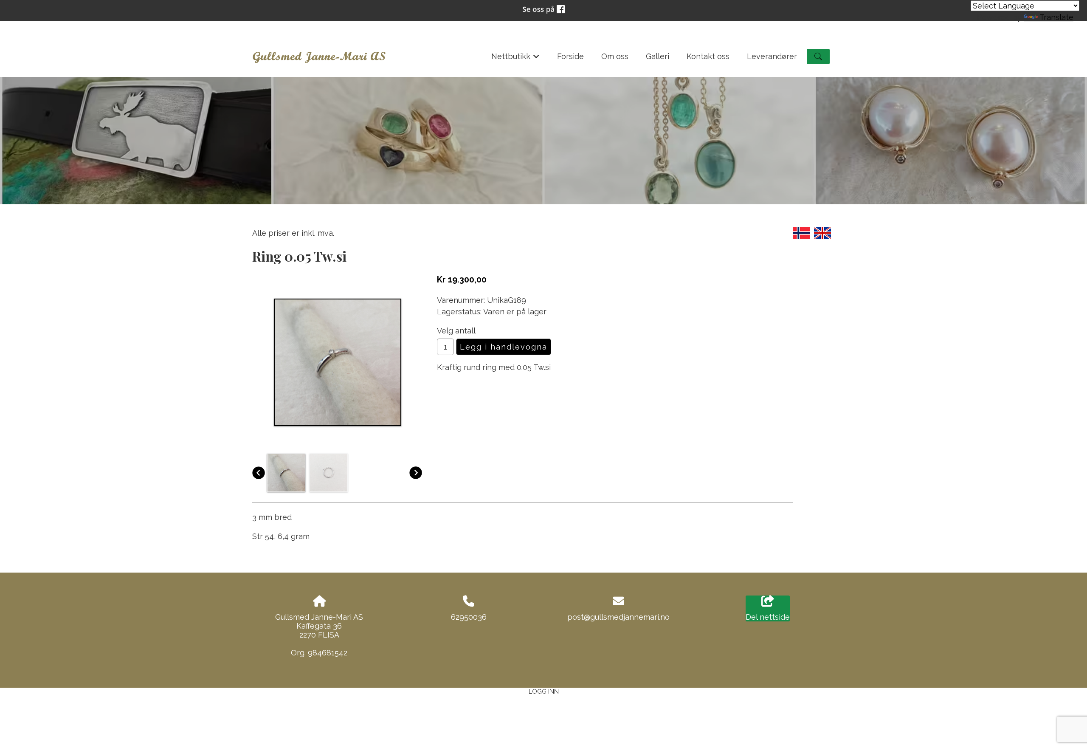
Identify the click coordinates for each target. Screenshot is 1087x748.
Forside (570, 56)
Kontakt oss (708, 56)
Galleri (657, 56)
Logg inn (544, 691)
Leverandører (772, 56)
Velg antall (456, 330)
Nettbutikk (515, 59)
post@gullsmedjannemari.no (618, 617)
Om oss (614, 56)
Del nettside (768, 617)
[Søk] (818, 56)
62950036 (469, 617)
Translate (1056, 17)
